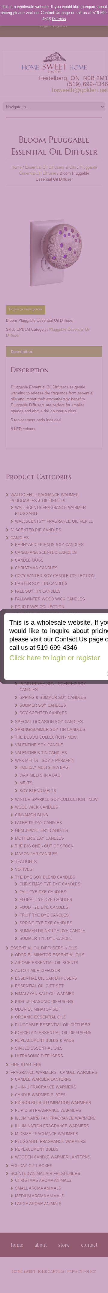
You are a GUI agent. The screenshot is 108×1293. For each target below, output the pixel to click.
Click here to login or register (54, 658)
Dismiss (59, 18)
